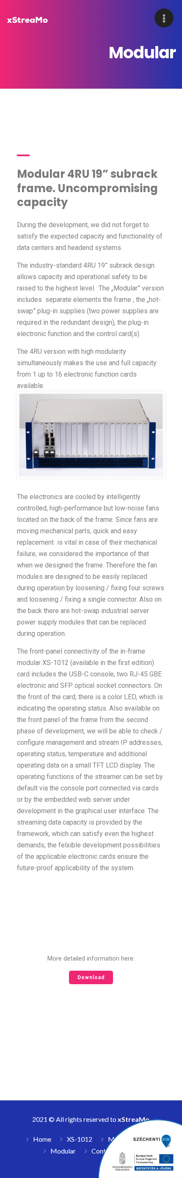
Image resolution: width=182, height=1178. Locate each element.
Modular (63, 1151)
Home (42, 1139)
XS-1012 (79, 1139)
